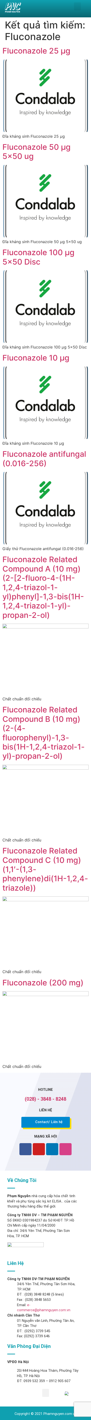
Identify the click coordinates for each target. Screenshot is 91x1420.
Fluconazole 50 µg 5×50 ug (36, 151)
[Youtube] (39, 1149)
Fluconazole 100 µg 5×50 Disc (38, 257)
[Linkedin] (52, 1149)
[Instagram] (65, 1149)
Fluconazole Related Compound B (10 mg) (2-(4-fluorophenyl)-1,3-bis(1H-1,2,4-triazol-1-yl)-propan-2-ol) (43, 733)
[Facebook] (25, 1149)
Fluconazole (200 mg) (42, 982)
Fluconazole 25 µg (36, 50)
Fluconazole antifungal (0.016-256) (44, 458)
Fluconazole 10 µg (35, 357)
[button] (77, 6)
